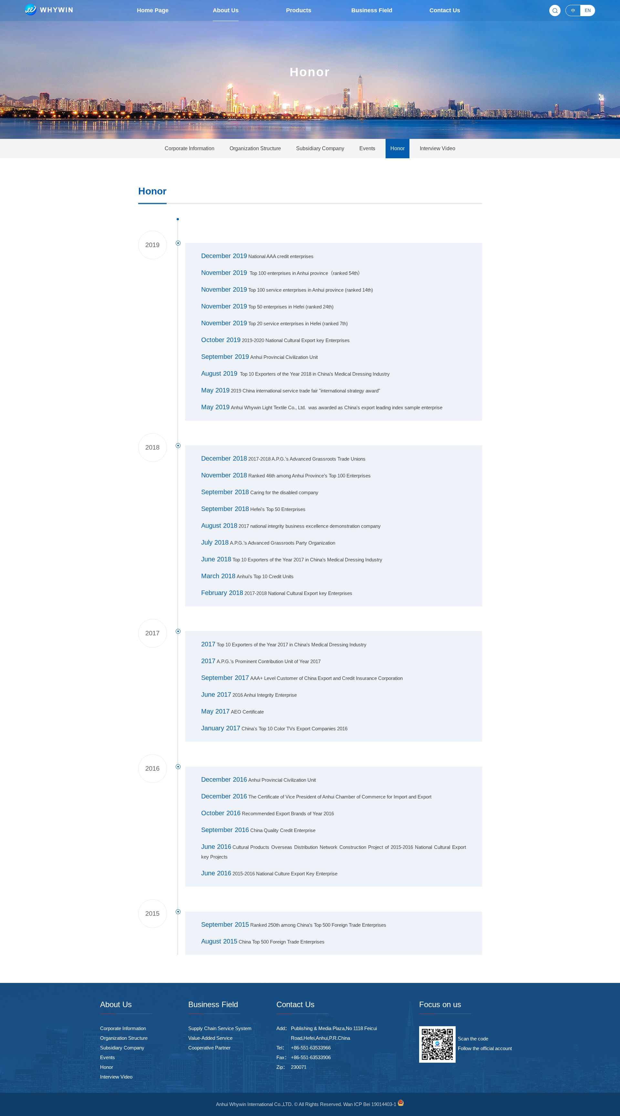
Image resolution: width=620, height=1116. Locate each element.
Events (107, 1057)
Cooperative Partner (209, 1047)
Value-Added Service (210, 1038)
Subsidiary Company (122, 1047)
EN (588, 10)
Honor (106, 1067)
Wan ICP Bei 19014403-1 (369, 1104)
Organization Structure (124, 1038)
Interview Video (116, 1076)
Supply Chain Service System (220, 1028)
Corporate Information (123, 1028)
